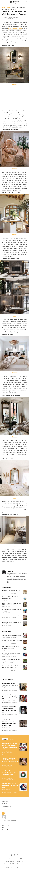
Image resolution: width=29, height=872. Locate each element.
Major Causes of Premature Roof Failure (11, 615)
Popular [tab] (11, 739)
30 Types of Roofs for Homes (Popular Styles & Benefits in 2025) (11, 591)
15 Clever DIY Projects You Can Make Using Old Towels (12, 610)
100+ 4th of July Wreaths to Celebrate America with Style (11, 654)
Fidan (4, 689)
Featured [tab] (5, 739)
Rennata (5, 17)
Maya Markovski (6, 727)
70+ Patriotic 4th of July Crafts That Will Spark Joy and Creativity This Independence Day (11, 667)
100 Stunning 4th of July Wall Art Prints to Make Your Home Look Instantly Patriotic (12, 634)
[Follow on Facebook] (11, 855)
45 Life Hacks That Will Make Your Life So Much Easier (11, 623)
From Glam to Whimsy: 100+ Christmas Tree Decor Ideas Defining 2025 (12, 641)
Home (3, 7)
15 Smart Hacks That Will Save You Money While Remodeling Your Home (11, 604)
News (8, 7)
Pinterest (14, 84)
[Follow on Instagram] (14, 855)
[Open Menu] (2, 2)
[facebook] (8, 582)
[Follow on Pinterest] (17, 855)
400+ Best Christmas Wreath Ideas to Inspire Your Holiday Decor (10, 647)
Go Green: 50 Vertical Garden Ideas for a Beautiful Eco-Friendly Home (11, 660)
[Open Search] (26, 2)
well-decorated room (15, 28)
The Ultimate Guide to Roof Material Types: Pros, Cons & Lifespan (12, 597)
